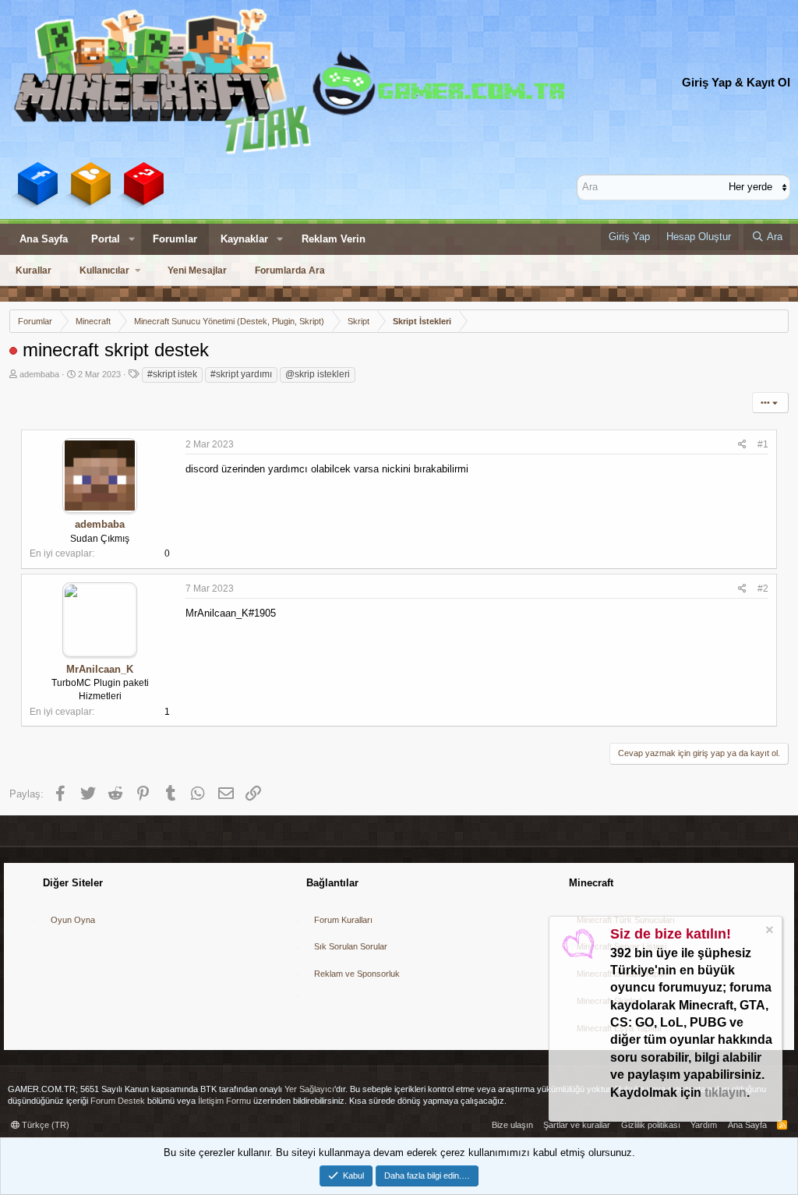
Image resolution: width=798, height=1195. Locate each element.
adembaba (39, 374)
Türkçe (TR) (44, 1125)
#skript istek (172, 374)
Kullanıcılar (104, 270)
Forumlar (175, 239)
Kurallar (33, 270)
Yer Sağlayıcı (309, 1089)
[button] (132, 239)
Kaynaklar (244, 239)
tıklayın (725, 1092)
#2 (762, 588)
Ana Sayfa (43, 239)
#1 (762, 444)
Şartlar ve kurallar (576, 1125)
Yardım (703, 1125)
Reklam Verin (333, 239)
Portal (105, 239)
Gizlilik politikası (650, 1125)
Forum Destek (117, 1100)
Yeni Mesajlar (197, 270)
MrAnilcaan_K (99, 669)
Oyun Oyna (73, 920)
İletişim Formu (224, 1100)
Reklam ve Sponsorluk (357, 973)
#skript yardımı (241, 374)
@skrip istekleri (317, 374)
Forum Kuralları (343, 920)
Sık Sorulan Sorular (350, 946)
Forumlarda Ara (290, 270)
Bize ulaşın (512, 1125)
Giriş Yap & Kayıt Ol (736, 82)
